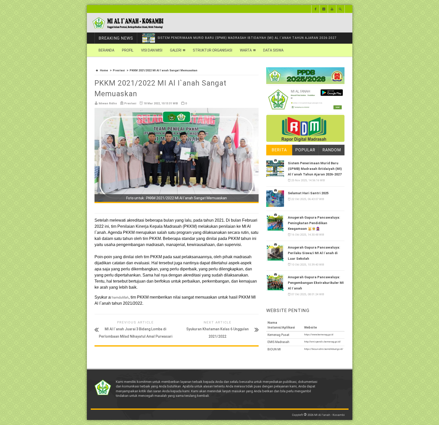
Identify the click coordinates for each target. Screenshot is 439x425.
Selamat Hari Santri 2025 (308, 193)
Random (331, 150)
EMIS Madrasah (278, 342)
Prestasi (119, 70)
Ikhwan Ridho (108, 103)
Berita (279, 150)
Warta (246, 50)
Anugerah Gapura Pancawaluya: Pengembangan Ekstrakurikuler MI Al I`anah (316, 282)
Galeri (175, 50)
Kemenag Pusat (278, 335)
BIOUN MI (274, 349)
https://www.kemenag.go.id (318, 334)
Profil (127, 50)
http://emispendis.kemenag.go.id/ (322, 341)
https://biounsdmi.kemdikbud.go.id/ (323, 349)
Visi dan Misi (151, 50)
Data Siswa (273, 50)
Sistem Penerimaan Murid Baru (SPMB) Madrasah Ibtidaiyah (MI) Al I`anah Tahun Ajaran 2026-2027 (247, 38)
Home (104, 70)
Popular (305, 150)
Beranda (106, 50)
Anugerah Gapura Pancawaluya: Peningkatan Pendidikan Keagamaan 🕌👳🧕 (314, 223)
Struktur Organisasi (212, 50)
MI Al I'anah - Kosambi (329, 415)
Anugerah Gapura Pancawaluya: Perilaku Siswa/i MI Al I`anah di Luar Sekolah (314, 253)
